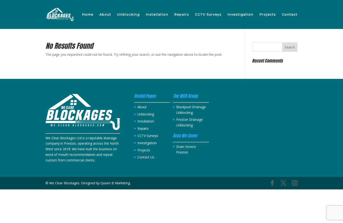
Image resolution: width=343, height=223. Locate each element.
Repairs (181, 15)
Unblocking (128, 15)
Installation (157, 15)
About (105, 15)
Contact (290, 15)
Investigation (240, 15)
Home (87, 15)
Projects (267, 15)
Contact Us (145, 157)
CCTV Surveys (208, 15)
